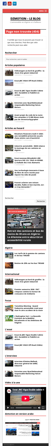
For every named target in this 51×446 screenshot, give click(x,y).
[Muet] (39, 408)
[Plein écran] (43, 408)
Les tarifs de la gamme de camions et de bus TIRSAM (29, 254)
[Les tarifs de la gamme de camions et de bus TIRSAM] (9, 257)
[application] (25, 398)
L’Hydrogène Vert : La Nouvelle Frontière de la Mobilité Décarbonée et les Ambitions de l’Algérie (28, 319)
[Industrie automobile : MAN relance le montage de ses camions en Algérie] (9, 150)
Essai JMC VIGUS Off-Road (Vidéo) (28, 81)
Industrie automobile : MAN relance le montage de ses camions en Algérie (29, 148)
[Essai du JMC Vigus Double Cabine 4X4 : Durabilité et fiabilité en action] (9, 94)
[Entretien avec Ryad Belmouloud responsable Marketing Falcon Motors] (9, 107)
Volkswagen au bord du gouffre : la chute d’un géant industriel (29, 72)
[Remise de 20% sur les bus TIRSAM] (9, 267)
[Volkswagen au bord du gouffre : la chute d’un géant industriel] (9, 74)
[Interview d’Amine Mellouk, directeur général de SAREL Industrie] (9, 365)
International (12, 274)
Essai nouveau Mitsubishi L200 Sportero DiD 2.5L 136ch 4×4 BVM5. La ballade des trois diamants (28, 160)
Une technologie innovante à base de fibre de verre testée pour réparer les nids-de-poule (29, 172)
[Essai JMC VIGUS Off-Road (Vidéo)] (9, 84)
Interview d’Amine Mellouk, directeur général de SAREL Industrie (26, 363)
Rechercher (9, 198)
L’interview (11, 355)
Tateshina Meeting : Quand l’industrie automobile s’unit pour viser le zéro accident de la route (28, 308)
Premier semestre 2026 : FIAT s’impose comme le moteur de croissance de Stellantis (27, 291)
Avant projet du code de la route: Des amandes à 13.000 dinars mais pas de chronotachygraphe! (29, 117)
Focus (8, 300)
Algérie (9, 247)
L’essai (8, 329)
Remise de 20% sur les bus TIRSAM (29, 263)
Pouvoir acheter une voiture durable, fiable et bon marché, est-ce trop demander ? (29, 184)
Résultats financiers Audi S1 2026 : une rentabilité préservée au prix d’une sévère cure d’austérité (29, 136)
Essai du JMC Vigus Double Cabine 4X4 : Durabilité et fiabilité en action (28, 93)
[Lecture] (8, 408)
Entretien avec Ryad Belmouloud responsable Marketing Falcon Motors (28, 105)
